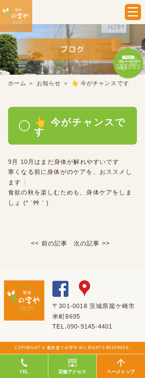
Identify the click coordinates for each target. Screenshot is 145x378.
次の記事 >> (92, 243)
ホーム (17, 83)
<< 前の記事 (49, 243)
